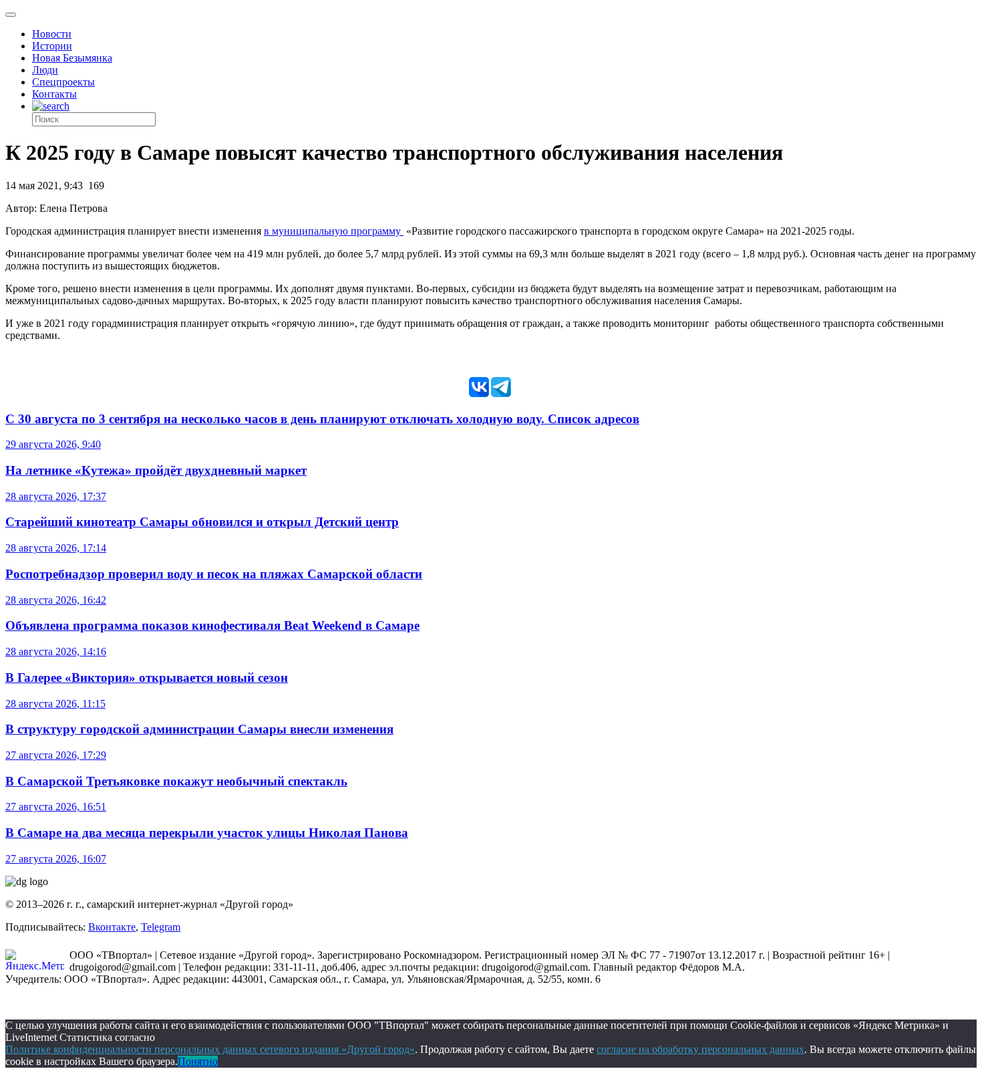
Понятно (198, 1061)
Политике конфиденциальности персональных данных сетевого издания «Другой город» (210, 1049)
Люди (45, 70)
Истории (52, 45)
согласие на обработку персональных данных (700, 1049)
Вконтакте (112, 927)
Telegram (160, 927)
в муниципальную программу (333, 231)
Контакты (54, 94)
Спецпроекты (63, 82)
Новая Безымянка (72, 58)
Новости (51, 33)
